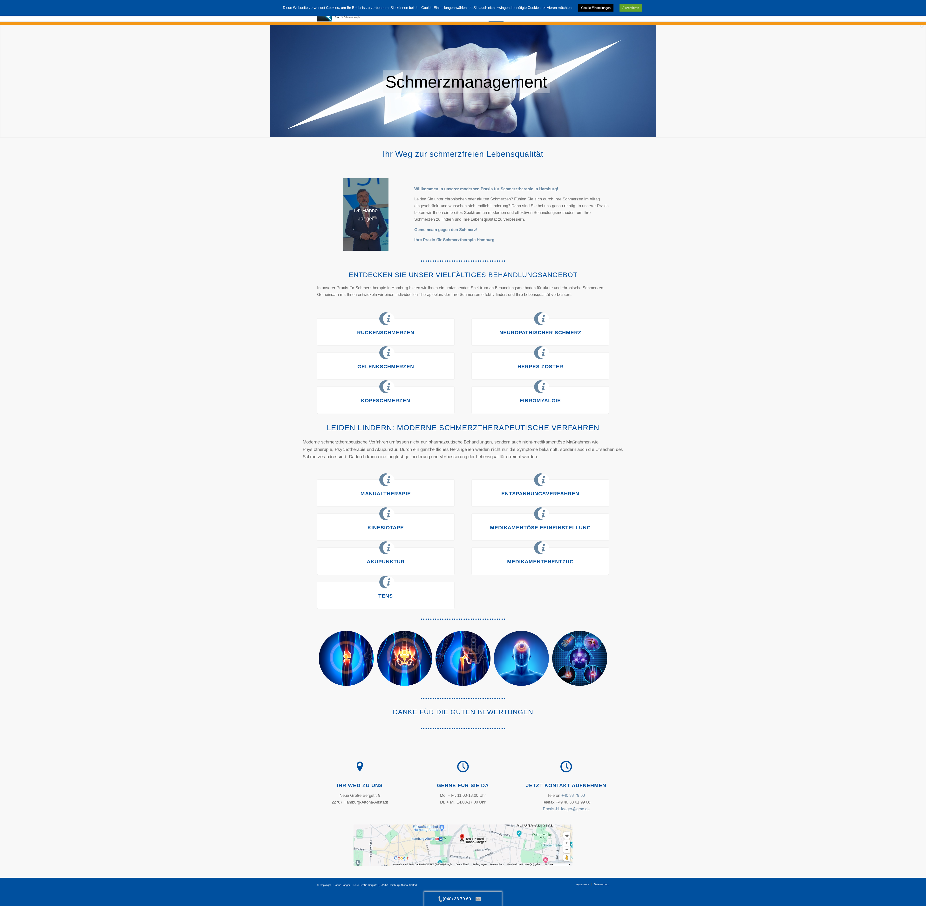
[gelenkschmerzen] (580, 658)
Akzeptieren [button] (630, 8)
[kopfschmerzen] (521, 658)
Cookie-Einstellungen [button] (596, 8)
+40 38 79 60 (573, 795)
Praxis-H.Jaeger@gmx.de (566, 809)
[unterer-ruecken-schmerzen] (404, 658)
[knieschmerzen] (346, 658)
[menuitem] (582, 884)
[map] (463, 845)
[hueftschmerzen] (463, 658)
